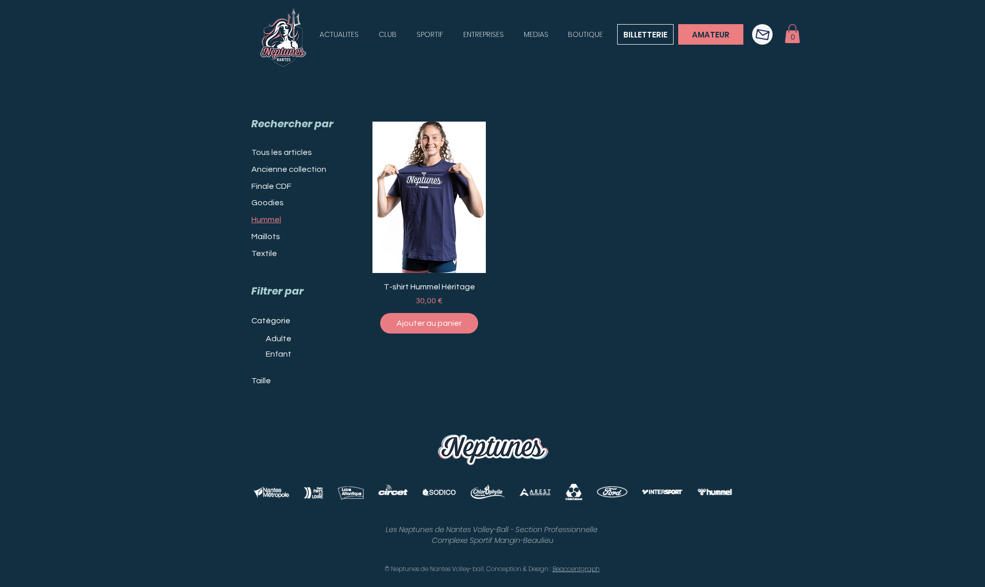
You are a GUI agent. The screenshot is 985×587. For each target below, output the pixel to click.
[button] (792, 33)
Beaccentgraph (576, 568)
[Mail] (762, 34)
